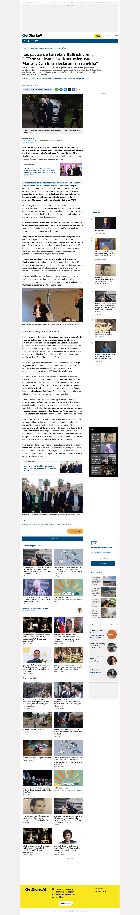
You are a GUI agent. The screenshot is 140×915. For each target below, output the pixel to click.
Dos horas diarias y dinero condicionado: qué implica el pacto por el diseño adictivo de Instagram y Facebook (68, 702)
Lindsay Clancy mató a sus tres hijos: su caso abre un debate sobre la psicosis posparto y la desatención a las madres (68, 570)
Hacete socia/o (98, 36)
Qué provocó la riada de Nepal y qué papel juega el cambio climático (96, 592)
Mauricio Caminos (28, 138)
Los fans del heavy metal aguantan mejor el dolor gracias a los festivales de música (37, 790)
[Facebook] (61, 89)
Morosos (43, 2)
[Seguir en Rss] (107, 891)
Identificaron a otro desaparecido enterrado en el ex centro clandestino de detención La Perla (36, 818)
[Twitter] (69, 89)
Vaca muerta (89, 2)
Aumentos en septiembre (80, 2)
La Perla (67, 2)
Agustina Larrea (99, 336)
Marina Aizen (26, 732)
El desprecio (99, 230)
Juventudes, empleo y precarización (37, 758)
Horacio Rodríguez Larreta (63, 525)
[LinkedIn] (73, 89)
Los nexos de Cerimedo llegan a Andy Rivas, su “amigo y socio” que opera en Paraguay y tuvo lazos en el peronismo (37, 668)
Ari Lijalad (72, 2)
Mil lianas (115, 2)
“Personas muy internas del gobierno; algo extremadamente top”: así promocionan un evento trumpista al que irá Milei (67, 638)
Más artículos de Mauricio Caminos (35, 608)
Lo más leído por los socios (32, 546)
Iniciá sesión (107, 36)
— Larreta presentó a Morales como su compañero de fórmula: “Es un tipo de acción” (56, 78)
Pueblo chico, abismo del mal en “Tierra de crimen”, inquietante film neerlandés (68, 731)
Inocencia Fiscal (101, 2)
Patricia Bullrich (49, 525)
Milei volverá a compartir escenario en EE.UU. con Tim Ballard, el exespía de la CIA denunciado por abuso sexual (36, 638)
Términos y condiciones (83, 911)
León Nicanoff (27, 708)
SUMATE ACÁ (65, 903)
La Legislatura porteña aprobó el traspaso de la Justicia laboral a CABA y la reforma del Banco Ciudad (96, 470)
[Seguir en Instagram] (101, 891)
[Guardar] (78, 89)
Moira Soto (57, 736)
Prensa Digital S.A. (56, 911)
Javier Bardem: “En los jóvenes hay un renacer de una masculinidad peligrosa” (105, 356)
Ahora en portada (29, 678)
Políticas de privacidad (69, 911)
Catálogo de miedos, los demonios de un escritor (103, 333)
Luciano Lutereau (108, 2)
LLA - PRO (95, 2)
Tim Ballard (62, 2)
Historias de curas (61, 597)
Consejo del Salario (55, 2)
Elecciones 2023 (31, 41)
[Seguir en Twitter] (94, 891)
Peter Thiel (48, 2)
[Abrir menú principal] (116, 35)
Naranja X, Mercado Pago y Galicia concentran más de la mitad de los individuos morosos (105, 254)
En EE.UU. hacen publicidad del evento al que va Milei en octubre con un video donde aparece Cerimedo (67, 849)
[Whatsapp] (57, 89)
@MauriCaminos (29, 142)
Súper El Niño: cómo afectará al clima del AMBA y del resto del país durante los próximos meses (96, 613)
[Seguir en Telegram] (99, 891)
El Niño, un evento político (33, 729)
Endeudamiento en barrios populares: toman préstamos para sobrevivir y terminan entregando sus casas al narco (36, 702)
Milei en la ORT (37, 2)
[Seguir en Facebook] (96, 891)
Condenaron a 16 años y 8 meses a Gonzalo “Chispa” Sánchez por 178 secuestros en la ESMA (36, 599)
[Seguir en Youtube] (104, 891)
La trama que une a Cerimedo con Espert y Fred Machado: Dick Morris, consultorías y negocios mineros (68, 667)
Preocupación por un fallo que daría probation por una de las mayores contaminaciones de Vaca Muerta (97, 581)
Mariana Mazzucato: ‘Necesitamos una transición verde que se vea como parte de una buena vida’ (96, 603)
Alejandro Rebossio (100, 259)
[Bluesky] (65, 89)
